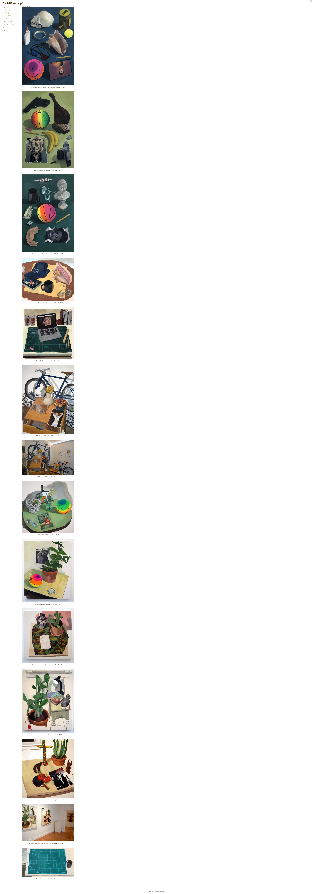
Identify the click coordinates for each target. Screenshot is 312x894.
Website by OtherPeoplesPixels (156, 891)
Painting (7, 10)
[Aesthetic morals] (48, 570)
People (8, 13)
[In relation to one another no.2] (48, 701)
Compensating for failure (38, 665)
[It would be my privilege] (48, 213)
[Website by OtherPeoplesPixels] (309, 3)
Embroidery (8, 21)
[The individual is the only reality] (48, 46)
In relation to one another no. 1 (38, 800)
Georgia (38, 435)
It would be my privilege (38, 253)
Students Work (9, 24)
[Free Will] (48, 333)
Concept (38, 878)
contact (5, 27)
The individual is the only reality (38, 87)
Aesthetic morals (38, 604)
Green (38, 534)
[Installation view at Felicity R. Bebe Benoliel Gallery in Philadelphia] (48, 823)
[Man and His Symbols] (48, 279)
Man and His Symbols (38, 302)
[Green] (48, 507)
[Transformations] (48, 129)
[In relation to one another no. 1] (48, 768)
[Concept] (48, 862)
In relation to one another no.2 (38, 734)
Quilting (6, 18)
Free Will (38, 361)
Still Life (8, 16)
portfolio (5, 7)
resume (5, 30)
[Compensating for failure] (48, 635)
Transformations (38, 170)
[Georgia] (48, 399)
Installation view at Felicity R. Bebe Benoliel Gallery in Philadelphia (46, 843)
